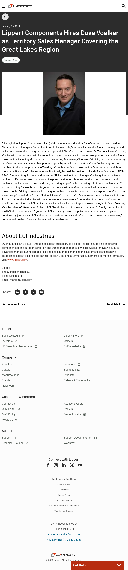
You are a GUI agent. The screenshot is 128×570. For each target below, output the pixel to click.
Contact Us (8, 403)
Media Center (10, 419)
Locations (70, 364)
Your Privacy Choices (64, 511)
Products (69, 375)
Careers (69, 341)
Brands (6, 380)
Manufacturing (11, 375)
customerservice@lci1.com (64, 534)
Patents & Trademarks (77, 380)
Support (7, 437)
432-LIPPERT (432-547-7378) (64, 539)
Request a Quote (73, 403)
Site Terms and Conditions (64, 479)
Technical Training (13, 443)
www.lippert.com (17, 259)
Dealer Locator (73, 414)
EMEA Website (73, 346)
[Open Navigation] (4, 6)
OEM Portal (9, 409)
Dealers (68, 409)
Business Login (11, 335)
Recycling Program (64, 500)
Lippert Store (72, 335)
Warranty (69, 443)
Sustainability (72, 369)
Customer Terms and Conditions (64, 506)
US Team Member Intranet (17, 346)
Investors (7, 341)
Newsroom (8, 385)
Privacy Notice (64, 484)
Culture (6, 369)
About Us (7, 364)
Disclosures (64, 490)
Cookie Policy (64, 495)
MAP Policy (9, 414)
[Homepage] (20, 6)
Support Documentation (78, 437)
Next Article (114, 304)
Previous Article (16, 304)
